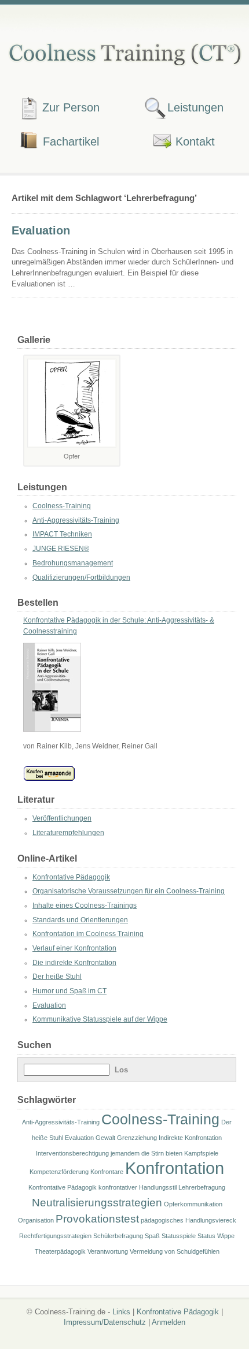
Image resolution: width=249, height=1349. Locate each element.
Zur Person (71, 107)
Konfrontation (174, 1167)
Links (121, 1311)
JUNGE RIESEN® (60, 548)
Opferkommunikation (193, 1204)
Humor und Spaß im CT (69, 990)
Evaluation (41, 230)
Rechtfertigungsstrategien (55, 1235)
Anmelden (168, 1322)
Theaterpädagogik (60, 1251)
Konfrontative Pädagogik (71, 877)
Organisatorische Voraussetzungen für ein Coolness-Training (128, 891)
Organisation (36, 1220)
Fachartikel (71, 141)
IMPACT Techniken (62, 534)
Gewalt (105, 1137)
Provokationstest (97, 1219)
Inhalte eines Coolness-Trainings (84, 905)
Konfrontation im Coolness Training (88, 933)
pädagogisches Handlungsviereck (188, 1220)
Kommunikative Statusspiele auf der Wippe (99, 1019)
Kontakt (195, 141)
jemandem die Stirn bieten (146, 1153)
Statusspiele (179, 1235)
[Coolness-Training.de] (124, 53)
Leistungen (195, 107)
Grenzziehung (137, 1137)
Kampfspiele (201, 1153)
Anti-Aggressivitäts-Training (75, 520)
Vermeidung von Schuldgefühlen (174, 1251)
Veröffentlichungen (61, 818)
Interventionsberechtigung (72, 1153)
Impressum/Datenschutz (105, 1322)
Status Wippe (216, 1235)
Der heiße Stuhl (57, 976)
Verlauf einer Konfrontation (74, 948)
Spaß (152, 1235)
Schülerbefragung (118, 1235)
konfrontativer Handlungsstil (137, 1187)
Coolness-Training (61, 505)
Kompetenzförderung (59, 1171)
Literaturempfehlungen (68, 832)
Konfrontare (106, 1171)
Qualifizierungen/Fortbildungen (81, 577)
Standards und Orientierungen (80, 919)
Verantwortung (107, 1251)
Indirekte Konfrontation (190, 1137)
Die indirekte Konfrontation (74, 962)
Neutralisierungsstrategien (97, 1203)
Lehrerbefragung (201, 1187)
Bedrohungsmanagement (72, 563)
